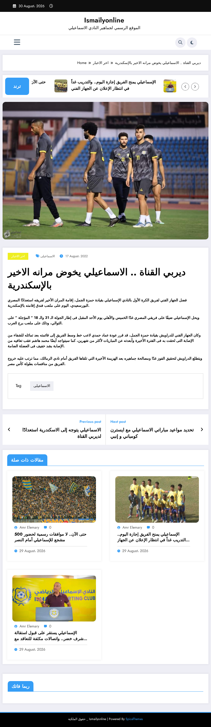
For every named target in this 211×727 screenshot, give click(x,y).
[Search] (180, 42)
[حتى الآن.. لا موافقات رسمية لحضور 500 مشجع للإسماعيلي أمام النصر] (54, 499)
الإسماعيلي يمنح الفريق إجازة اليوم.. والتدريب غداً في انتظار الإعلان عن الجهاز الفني (106, 85)
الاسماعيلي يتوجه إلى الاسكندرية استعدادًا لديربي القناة (61, 433)
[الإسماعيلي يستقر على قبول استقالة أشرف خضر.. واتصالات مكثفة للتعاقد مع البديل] (54, 597)
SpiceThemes (134, 719)
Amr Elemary (29, 527)
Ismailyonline (104, 20)
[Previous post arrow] (9, 429)
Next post (118, 421)
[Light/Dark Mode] (192, 42)
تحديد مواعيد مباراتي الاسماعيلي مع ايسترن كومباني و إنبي (152, 433)
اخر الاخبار (18, 256)
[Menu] (17, 42)
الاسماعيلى (47, 256)
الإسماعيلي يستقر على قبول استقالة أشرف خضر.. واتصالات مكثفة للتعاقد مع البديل (49, 636)
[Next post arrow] (201, 429)
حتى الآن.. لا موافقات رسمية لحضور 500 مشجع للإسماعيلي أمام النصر (50, 537)
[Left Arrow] (185, 86)
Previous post (90, 421)
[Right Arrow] (195, 86)
